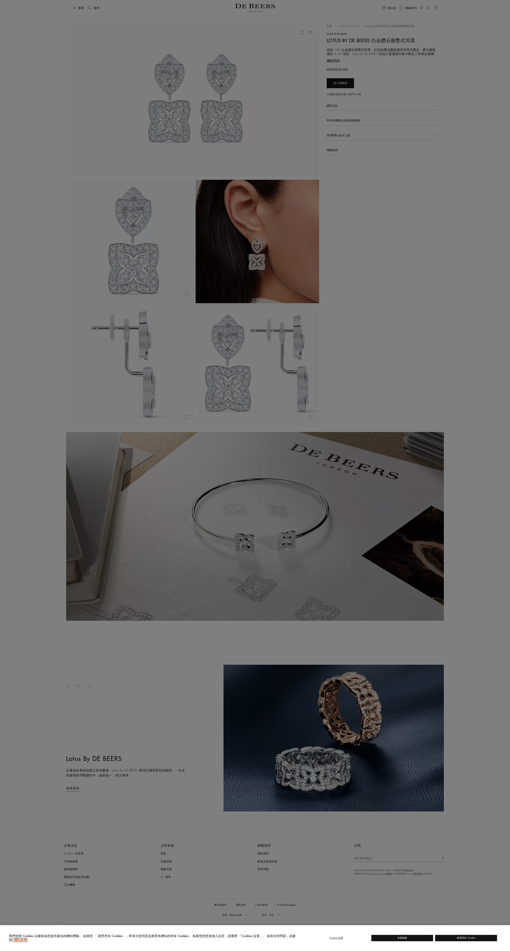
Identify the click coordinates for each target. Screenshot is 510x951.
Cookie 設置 (336, 938)
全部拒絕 (402, 938)
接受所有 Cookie (466, 938)
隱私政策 (20, 940)
